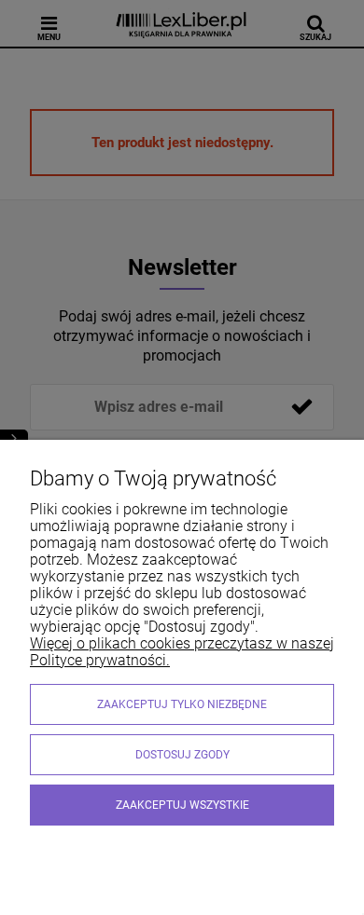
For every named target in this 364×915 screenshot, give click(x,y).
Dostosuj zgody (182, 754)
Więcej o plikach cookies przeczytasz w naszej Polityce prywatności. (182, 652)
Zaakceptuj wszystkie (182, 805)
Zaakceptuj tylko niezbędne (182, 704)
